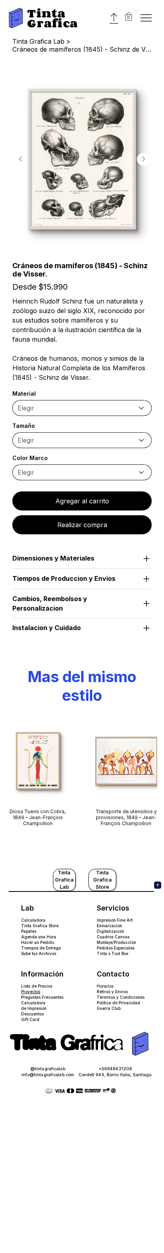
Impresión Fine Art (115, 920)
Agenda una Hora (38, 936)
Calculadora (33, 920)
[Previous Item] (20, 159)
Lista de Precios (36, 986)
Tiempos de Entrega (41, 948)
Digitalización (110, 931)
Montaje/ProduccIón (116, 942)
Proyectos (30, 991)
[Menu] (146, 18)
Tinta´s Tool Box (113, 953)
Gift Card (30, 1019)
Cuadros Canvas (113, 936)
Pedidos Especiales (116, 948)
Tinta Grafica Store (40, 925)
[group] (82, 776)
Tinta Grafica (52, 18)
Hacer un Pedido (37, 942)
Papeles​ (28, 931)
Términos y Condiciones (120, 997)
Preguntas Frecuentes (42, 997)
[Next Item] (143, 159)
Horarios (105, 986)
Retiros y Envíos (112, 991)
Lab (27, 908)
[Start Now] (23, 6)
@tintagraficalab (47, 1068)
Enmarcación (109, 925)
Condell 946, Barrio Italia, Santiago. (115, 1074)
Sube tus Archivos (38, 953)
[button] (128, 16)
